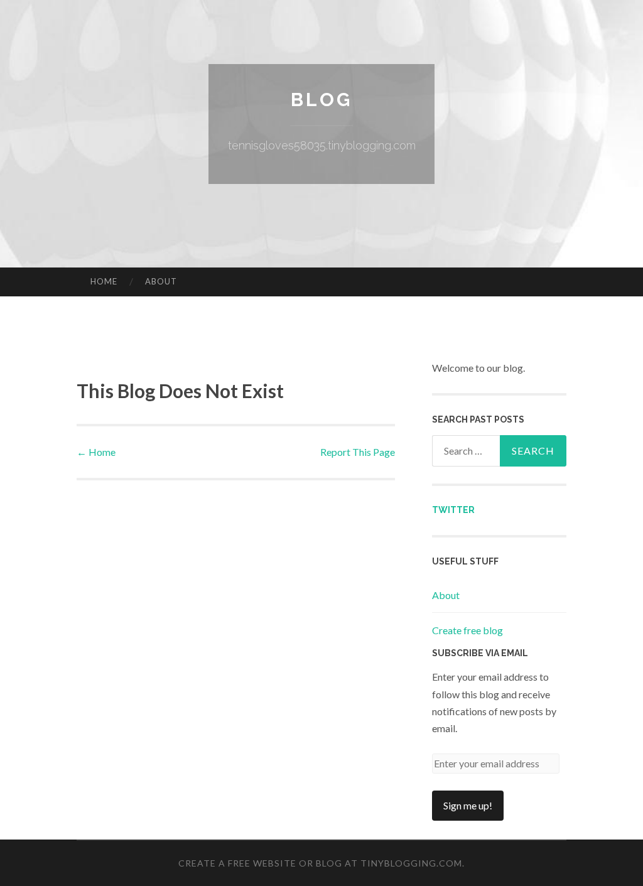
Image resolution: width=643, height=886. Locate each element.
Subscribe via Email (480, 653)
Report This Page (357, 452)
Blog (321, 100)
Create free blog (467, 630)
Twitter (453, 510)
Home (103, 281)
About (161, 281)
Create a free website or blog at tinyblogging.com (320, 863)
